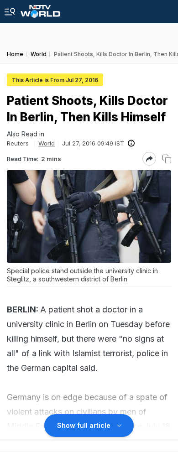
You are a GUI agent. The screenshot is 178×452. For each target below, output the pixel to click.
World (46, 143)
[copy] (166, 159)
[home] (40, 9)
